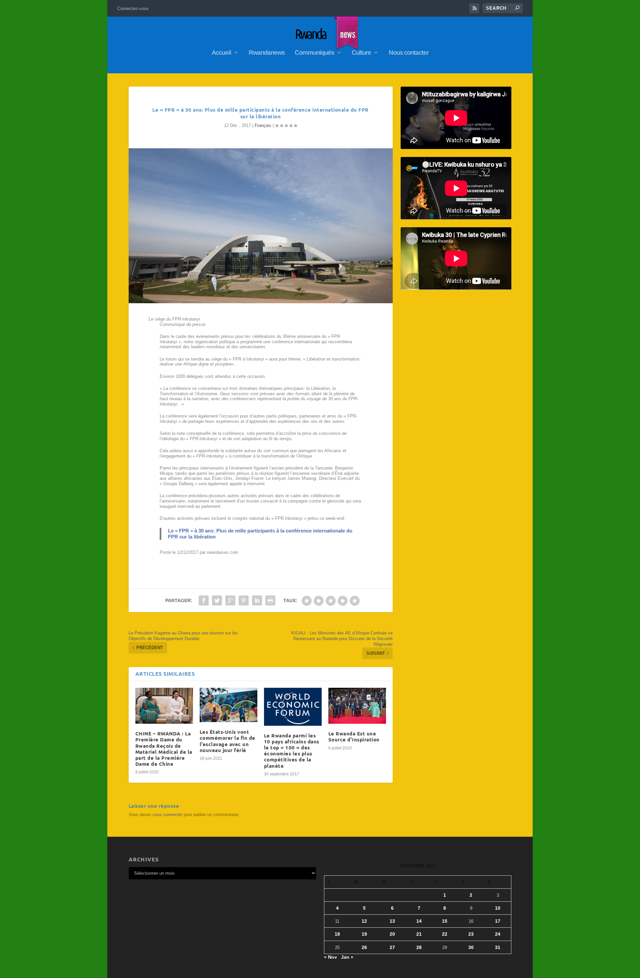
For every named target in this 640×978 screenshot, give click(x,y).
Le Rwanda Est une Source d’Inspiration (354, 736)
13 (392, 921)
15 (444, 921)
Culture (361, 53)
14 (419, 921)
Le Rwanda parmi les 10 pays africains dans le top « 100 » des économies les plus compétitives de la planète (291, 750)
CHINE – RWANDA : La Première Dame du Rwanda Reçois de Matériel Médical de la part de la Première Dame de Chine (163, 748)
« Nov (330, 957)
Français (263, 125)
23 (471, 934)
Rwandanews (267, 53)
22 (444, 934)
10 (497, 908)
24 (497, 934)
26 (364, 947)
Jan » (347, 957)
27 (392, 947)
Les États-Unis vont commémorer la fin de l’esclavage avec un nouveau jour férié (227, 740)
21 (419, 934)
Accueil (221, 53)
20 (392, 934)
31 (497, 947)
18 (337, 934)
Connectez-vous (133, 8)
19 (364, 934)
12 (364, 921)
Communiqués (314, 53)
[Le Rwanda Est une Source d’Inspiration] (357, 706)
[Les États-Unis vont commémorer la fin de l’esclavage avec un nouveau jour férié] (228, 705)
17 (497, 921)
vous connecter (167, 814)
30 (471, 947)
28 (419, 947)
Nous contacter (409, 53)
